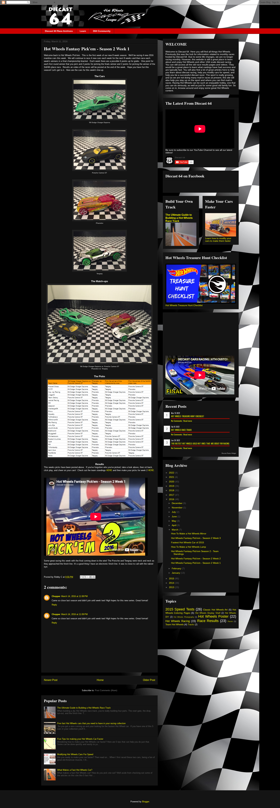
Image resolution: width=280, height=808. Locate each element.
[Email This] (81, 577)
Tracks (191, 624)
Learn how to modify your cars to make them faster (218, 239)
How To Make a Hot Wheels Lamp (188, 547)
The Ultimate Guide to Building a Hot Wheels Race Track (84, 708)
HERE (109, 470)
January (176, 573)
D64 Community (102, 31)
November (177, 507)
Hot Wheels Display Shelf (207, 613)
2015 (172, 578)
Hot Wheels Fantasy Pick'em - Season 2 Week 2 (196, 558)
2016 (172, 499)
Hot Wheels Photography (184, 617)
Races (230, 621)
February (177, 568)
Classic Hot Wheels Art (215, 609)
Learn (83, 31)
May (174, 521)
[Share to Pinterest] (93, 577)
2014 (172, 583)
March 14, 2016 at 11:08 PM (74, 596)
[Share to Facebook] (90, 577)
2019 (172, 486)
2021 (172, 477)
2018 (172, 490)
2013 (172, 587)
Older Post (149, 680)
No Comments (176, 420)
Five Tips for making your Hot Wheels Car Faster (80, 739)
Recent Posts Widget (229, 453)
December (177, 503)
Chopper (56, 596)
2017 (172, 495)
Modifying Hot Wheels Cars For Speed (75, 754)
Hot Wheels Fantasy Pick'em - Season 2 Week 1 (196, 563)
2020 (172, 481)
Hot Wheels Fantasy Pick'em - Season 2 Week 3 (196, 538)
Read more (187, 420)
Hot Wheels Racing (177, 621)
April (174, 525)
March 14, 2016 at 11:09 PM (74, 614)
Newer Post (50, 680)
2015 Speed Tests (179, 609)
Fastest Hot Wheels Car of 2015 (187, 542)
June (174, 516)
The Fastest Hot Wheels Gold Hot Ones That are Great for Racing (200, 443)
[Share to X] (87, 577)
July (174, 512)
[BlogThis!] (84, 577)
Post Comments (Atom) (106, 690)
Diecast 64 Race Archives (59, 31)
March (175, 529)
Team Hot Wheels (174, 624)
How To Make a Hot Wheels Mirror (188, 533)
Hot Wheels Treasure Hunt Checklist (184, 305)
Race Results (208, 621)
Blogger (145, 801)
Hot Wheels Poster (213, 616)
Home (100, 680)
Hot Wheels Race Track (181, 429)
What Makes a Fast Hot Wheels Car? (74, 770)
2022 (172, 472)
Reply (54, 604)
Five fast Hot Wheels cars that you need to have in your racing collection (91, 723)
